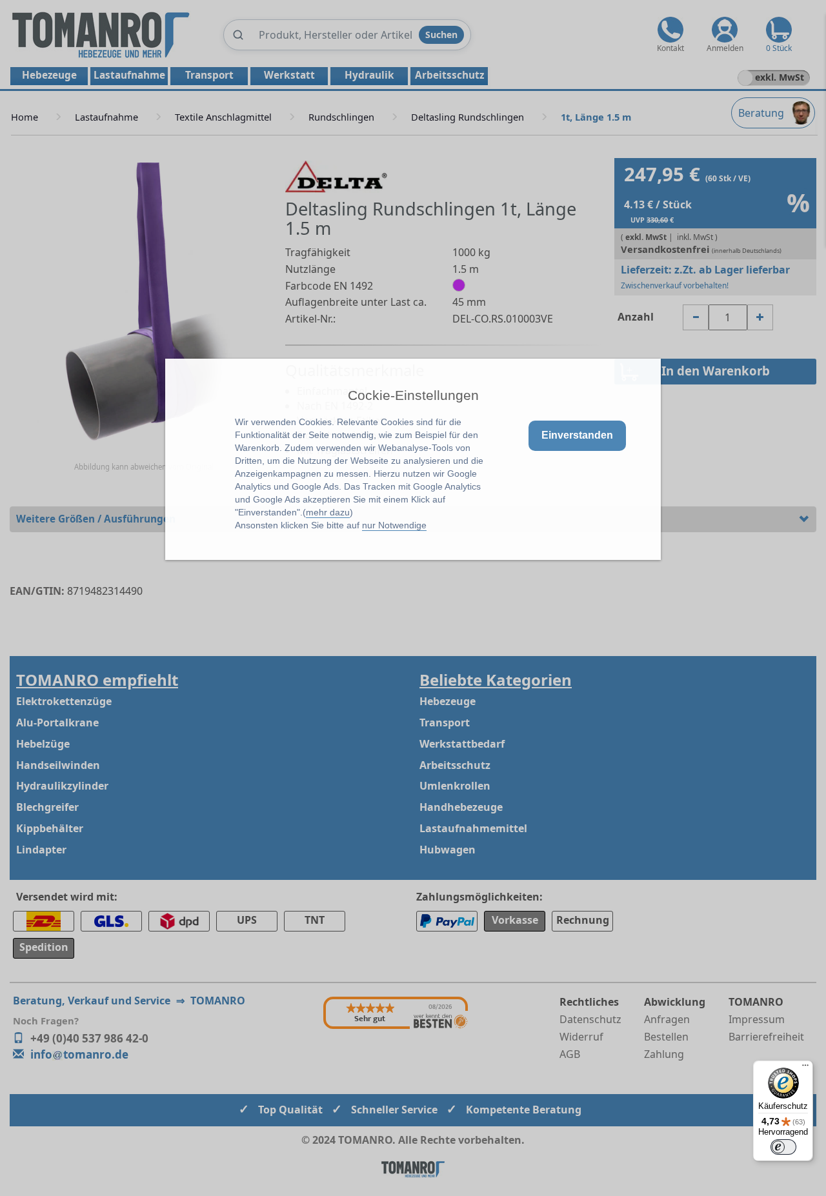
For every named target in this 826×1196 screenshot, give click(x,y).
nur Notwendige (394, 525)
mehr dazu (328, 512)
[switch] (783, 1147)
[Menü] (805, 1068)
